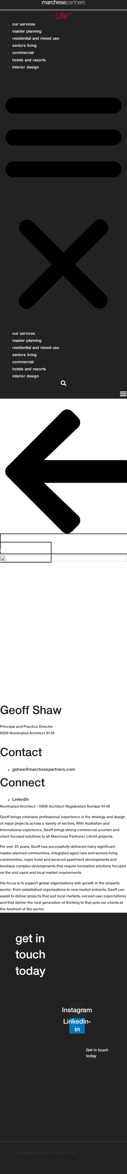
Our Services (23, 24)
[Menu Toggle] (123, 393)
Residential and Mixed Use (35, 38)
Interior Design (25, 67)
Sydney (6, 740)
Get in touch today (30, 956)
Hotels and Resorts (29, 60)
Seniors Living (24, 45)
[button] (63, 200)
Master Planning (27, 31)
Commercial (23, 52)
